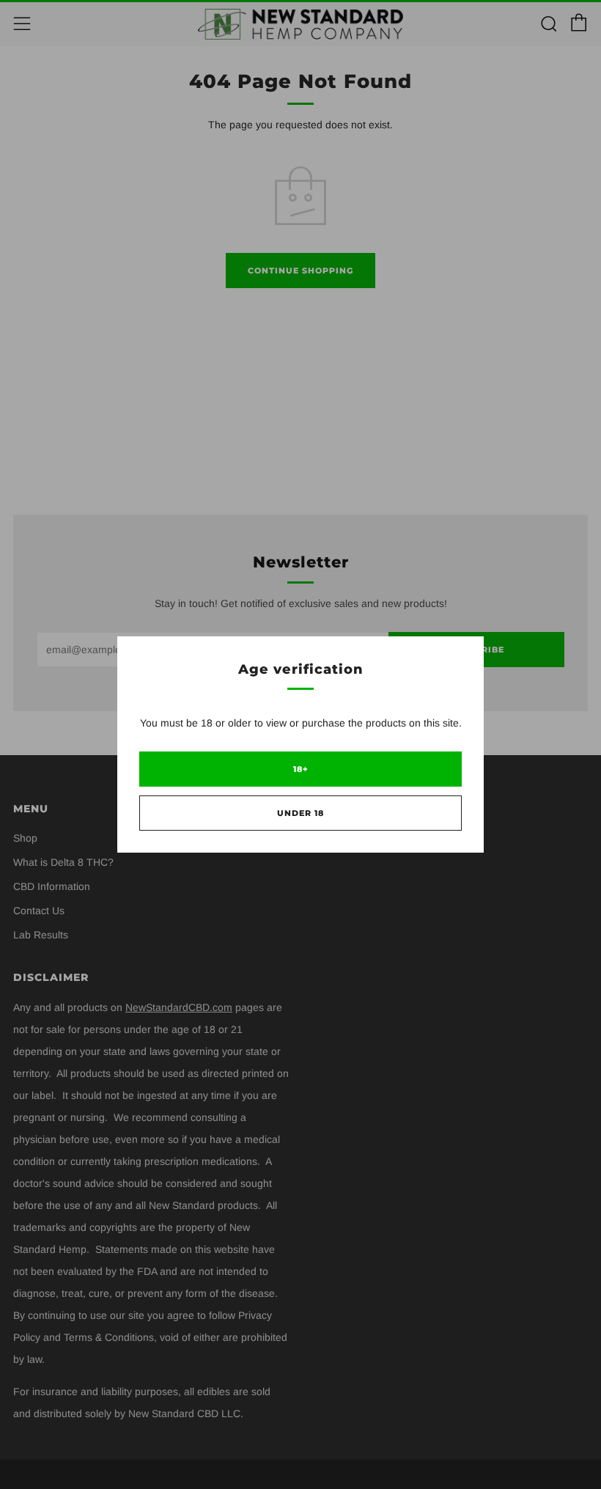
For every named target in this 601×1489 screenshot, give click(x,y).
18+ (301, 769)
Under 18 (300, 813)
